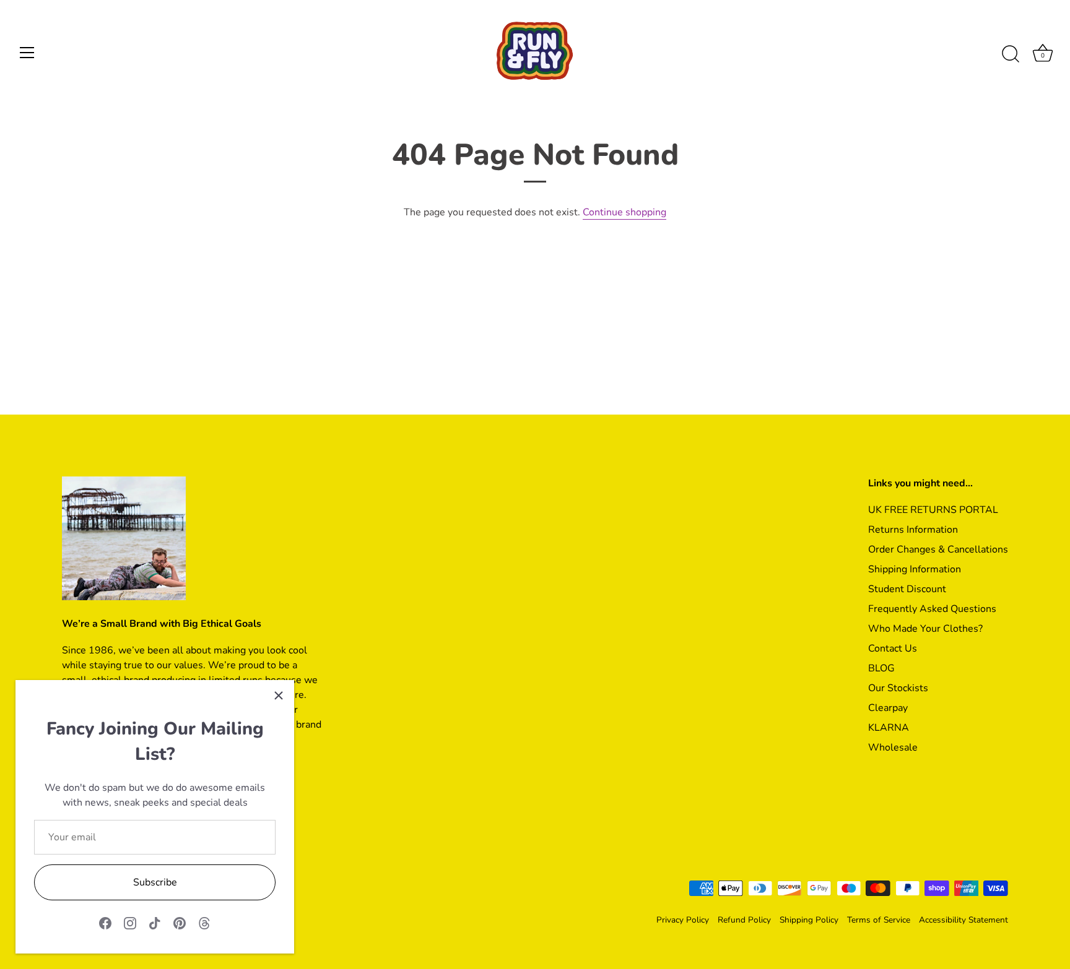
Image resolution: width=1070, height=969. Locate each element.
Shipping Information (914, 569)
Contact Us (892, 648)
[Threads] (204, 922)
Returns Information (913, 529)
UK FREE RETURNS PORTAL (933, 510)
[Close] (278, 695)
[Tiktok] (155, 922)
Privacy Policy (682, 920)
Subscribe (155, 882)
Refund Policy (744, 920)
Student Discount (907, 589)
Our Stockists (898, 688)
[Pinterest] (179, 922)
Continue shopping (624, 212)
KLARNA (888, 727)
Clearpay (888, 708)
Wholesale (893, 747)
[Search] (1010, 54)
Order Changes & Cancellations (938, 549)
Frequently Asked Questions (932, 609)
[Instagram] (130, 922)
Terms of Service (878, 920)
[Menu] (27, 52)
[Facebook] (105, 922)
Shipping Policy (809, 920)
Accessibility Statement (963, 920)
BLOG (881, 668)
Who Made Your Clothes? (925, 628)
